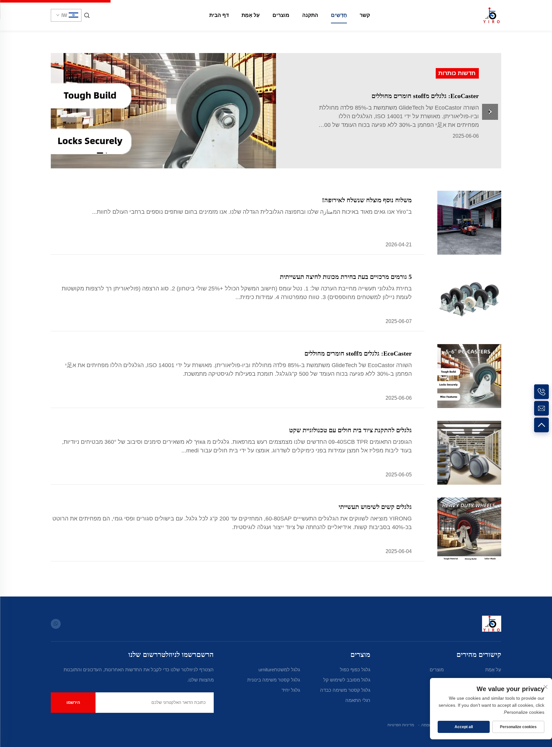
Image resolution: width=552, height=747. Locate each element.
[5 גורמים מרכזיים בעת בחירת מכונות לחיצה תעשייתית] (469, 299)
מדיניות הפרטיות (400, 725)
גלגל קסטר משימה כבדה (345, 690)
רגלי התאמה (357, 700)
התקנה (310, 15)
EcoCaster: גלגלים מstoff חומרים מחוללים (358, 353)
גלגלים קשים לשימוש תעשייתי (375, 506)
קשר (365, 15)
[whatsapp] (56, 624)
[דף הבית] (491, 15)
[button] (106, 153)
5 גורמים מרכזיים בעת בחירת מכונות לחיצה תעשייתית (346, 276)
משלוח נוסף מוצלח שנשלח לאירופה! (367, 200)
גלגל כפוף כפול (355, 669)
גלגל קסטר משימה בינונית (273, 679)
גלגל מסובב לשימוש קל (346, 679)
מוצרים (280, 15)
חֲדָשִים (339, 15)
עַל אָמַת (250, 15)
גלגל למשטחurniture (279, 669)
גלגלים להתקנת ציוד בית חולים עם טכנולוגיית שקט (350, 430)
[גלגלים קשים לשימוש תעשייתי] (469, 529)
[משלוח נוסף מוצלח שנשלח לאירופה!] (469, 223)
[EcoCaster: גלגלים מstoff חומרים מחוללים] (388, 110)
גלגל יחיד (290, 690)
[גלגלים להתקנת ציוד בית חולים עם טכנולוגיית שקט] (469, 453)
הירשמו (73, 702)
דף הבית (219, 15)
